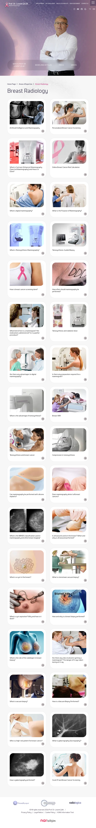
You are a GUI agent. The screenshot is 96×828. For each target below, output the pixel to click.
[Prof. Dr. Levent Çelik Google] (85, 9)
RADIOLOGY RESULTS (62, 3)
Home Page (11, 84)
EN (94, 9)
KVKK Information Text (65, 812)
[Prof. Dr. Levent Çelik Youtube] (78, 9)
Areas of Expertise (25, 84)
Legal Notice (38, 812)
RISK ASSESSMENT (75, 3)
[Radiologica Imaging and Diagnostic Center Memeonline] (48, 803)
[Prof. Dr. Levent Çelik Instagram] (74, 9)
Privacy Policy (26, 812)
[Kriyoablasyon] (21, 803)
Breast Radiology (41, 84)
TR (90, 9)
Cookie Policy (50, 812)
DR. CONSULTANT (50, 3)
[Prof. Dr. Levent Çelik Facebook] (82, 9)
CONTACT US (84, 3)
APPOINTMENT (40, 3)
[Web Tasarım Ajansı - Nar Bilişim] (48, 821)
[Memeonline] (75, 803)
